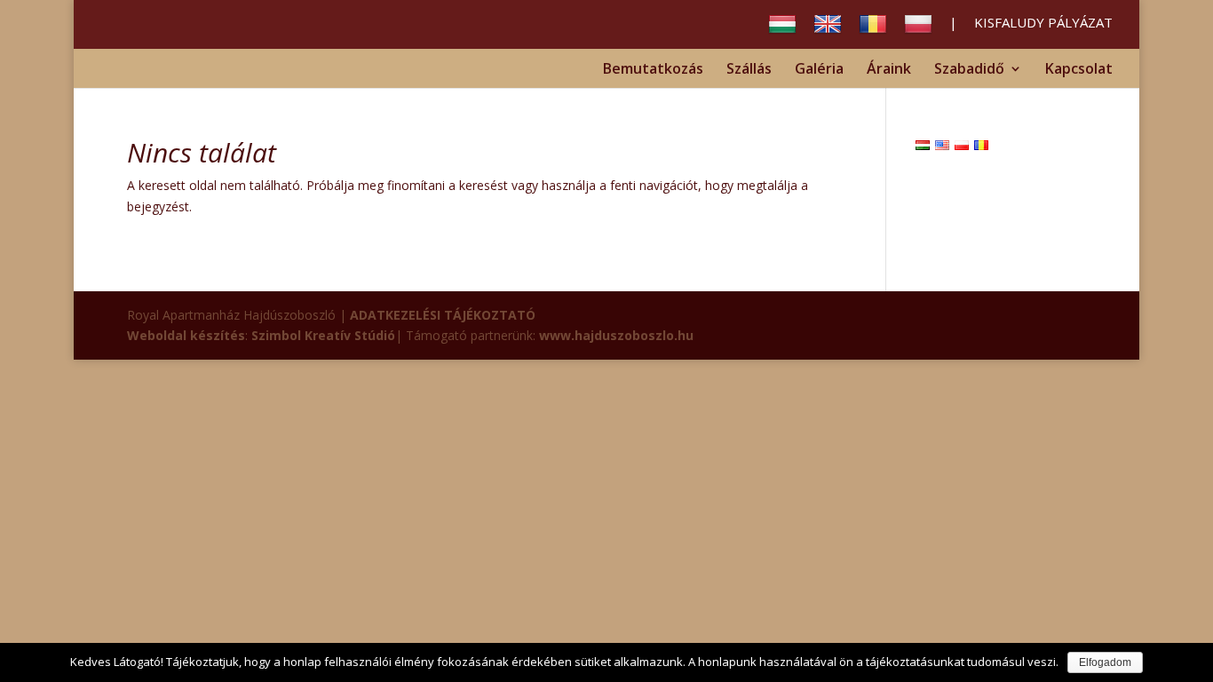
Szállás (749, 70)
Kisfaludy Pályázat (1043, 23)
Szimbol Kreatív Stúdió (323, 335)
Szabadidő (969, 70)
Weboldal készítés (186, 335)
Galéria (819, 70)
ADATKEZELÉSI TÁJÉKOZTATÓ (442, 314)
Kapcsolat (1079, 70)
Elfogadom (1105, 662)
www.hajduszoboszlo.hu (616, 335)
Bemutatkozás (653, 70)
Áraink (889, 70)
